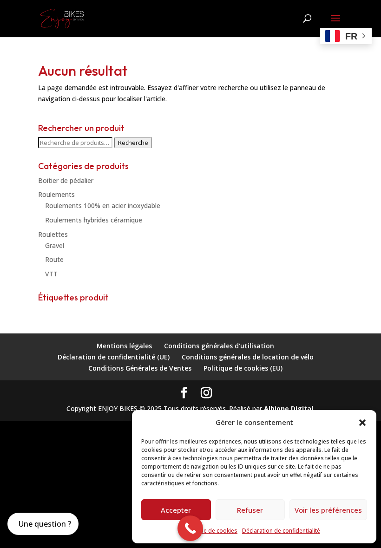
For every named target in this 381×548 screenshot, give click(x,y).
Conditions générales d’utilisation (219, 345)
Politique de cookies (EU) (243, 368)
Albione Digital (288, 408)
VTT (51, 273)
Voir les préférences (328, 510)
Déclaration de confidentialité (281, 531)
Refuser (250, 510)
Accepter (176, 510)
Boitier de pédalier (65, 180)
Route (54, 259)
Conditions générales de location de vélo (248, 356)
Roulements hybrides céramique (93, 219)
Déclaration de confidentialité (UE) (114, 356)
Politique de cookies (210, 531)
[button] (362, 422)
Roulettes (53, 234)
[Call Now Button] (190, 528)
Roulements (56, 194)
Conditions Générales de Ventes (139, 368)
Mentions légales (124, 345)
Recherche (133, 142)
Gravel (54, 245)
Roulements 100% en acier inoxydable (102, 205)
